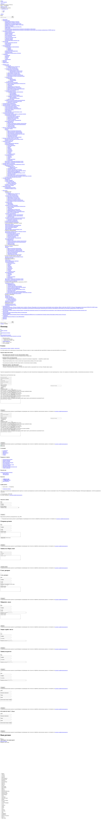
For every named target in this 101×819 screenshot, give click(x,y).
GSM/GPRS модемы (11, 168)
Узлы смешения (8, 110)
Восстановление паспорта (10, 35)
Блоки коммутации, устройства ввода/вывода (16, 174)
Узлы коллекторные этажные (11, 106)
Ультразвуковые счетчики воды (13, 86)
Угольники (9, 149)
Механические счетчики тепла (16, 71)
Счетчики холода (8, 77)
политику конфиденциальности (61, 411)
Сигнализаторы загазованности (9, 103)
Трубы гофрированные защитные (12, 143)
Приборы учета (6, 64)
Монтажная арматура (9, 121)
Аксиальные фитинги (9, 144)
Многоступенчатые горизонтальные (14, 131)
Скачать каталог (3, 2)
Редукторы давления (11, 119)
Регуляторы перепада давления (13, 116)
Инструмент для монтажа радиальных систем (14, 162)
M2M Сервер (7, 27)
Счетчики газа (8, 65)
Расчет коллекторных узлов (10, 37)
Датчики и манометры (7, 178)
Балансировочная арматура (10, 114)
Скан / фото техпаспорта (5, 394)
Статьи (6, 58)
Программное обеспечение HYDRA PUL (13, 26)
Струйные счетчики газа (12, 67)
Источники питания (11, 173)
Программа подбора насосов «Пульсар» (13, 53)
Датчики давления (9, 180)
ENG (4, 10)
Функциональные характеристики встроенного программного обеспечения (20, 28)
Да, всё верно (3, 740)
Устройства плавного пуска (10, 188)
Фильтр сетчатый (10, 125)
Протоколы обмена (9, 39)
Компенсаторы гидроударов (13, 118)
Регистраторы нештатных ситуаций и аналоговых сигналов (19, 175)
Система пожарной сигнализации (9, 104)
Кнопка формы (3, 506)
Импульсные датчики (9, 185)
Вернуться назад (3, 741)
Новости (7, 57)
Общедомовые (10, 81)
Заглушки (9, 146)
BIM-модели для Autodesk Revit (11, 50)
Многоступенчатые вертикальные (14, 130)
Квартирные (9, 78)
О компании (5, 54)
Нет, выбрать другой (10, 740)
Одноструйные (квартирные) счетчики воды (16, 83)
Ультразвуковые (13, 80)
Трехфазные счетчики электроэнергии (15, 96)
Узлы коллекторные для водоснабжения (13, 108)
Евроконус (9, 151)
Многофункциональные (14, 95)
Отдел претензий (8, 36)
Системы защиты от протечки (9, 163)
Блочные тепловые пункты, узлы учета (10, 138)
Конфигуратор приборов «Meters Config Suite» (14, 24)
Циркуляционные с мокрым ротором (14, 132)
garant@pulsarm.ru (6, 341)
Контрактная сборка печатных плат (12, 40)
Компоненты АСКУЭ (9, 165)
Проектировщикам (6, 45)
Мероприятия (8, 59)
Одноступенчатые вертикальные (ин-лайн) (16, 133)
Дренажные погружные (12, 135)
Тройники (9, 148)
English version (6, 62)
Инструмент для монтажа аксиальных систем (14, 161)
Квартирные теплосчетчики (13, 69)
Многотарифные (13, 93)
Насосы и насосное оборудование (9, 127)
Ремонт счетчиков (8, 34)
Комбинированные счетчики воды (14, 87)
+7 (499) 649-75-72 (4, 8)
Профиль (9, 48)
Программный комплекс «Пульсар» (12, 21)
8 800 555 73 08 (6, 479)
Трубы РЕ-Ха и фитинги (8, 141)
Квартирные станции (9, 109)
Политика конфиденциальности (15, 495)
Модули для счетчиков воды (13, 89)
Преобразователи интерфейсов (13, 171)
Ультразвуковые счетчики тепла (16, 70)
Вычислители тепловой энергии (13, 73)
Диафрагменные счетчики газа (13, 66)
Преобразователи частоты (10, 187)
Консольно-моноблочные (12, 134)
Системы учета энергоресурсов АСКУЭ (13, 176)
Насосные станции (9, 128)
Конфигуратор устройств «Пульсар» (12, 22)
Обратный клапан (11, 126)
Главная (2, 323)
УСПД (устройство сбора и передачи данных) (16, 170)
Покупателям (5, 41)
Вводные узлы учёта (9, 140)
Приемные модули (11, 166)
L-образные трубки (11, 153)
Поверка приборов (9, 33)
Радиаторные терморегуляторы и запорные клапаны (15, 113)
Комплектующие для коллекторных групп (13, 111)
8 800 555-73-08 (3, 6)
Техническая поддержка (10, 32)
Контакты (5, 61)
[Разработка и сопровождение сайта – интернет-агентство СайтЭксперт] (3, 497)
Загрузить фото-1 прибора (5, 390)
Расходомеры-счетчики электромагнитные (15, 76)
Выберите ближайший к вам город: (7, 584)
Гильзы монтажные (11, 145)
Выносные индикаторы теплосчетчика (15, 75)
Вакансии (7, 56)
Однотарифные (13, 92)
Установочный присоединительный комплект (16, 124)
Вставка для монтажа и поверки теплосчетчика (16, 123)
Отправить (3, 514)
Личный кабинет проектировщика (12, 46)
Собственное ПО (6, 20)
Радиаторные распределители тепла (14, 101)
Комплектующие (10, 99)
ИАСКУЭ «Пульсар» (9, 25)
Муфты (8, 147)
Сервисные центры (9, 38)
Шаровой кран (10, 122)
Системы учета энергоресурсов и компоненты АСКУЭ (14, 164)
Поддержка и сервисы (7, 31)
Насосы (6, 129)
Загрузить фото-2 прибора (5, 392)
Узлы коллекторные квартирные (11, 107)
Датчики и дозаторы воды (10, 184)
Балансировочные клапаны (12, 117)
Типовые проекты (8, 52)
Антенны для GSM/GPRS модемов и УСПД (16, 172)
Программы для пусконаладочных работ (13, 23)
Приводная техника (7, 186)
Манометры (7, 179)
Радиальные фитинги (9, 154)
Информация (10, 49)
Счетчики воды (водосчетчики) (11, 82)
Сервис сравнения (6, 467)
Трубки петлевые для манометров (14, 120)
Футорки (9, 152)
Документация (8, 44)
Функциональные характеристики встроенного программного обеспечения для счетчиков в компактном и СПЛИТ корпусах (30, 29)
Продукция (5, 19)
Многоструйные (10, 84)
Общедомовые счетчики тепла (13, 72)
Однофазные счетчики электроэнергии (15, 91)
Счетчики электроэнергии (10, 90)
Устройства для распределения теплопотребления (15, 100)
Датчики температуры (9, 181)
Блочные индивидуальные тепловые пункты (14, 139)
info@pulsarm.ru (6, 481)
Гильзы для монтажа (11, 182)
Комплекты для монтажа (12, 102)
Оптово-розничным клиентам (11, 42)
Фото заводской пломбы (5, 396)
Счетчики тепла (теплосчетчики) (11, 68)
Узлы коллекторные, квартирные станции (11, 105)
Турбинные (9, 85)
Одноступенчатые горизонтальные (14, 137)
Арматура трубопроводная (8, 112)
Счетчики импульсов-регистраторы (14, 169)
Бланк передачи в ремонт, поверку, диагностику (10, 348)
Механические (13, 79)
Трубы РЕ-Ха (7, 142)
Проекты (9, 47)
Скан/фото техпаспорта (5, 427)
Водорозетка (10, 150)
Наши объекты (8, 43)
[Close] (0, 551)
